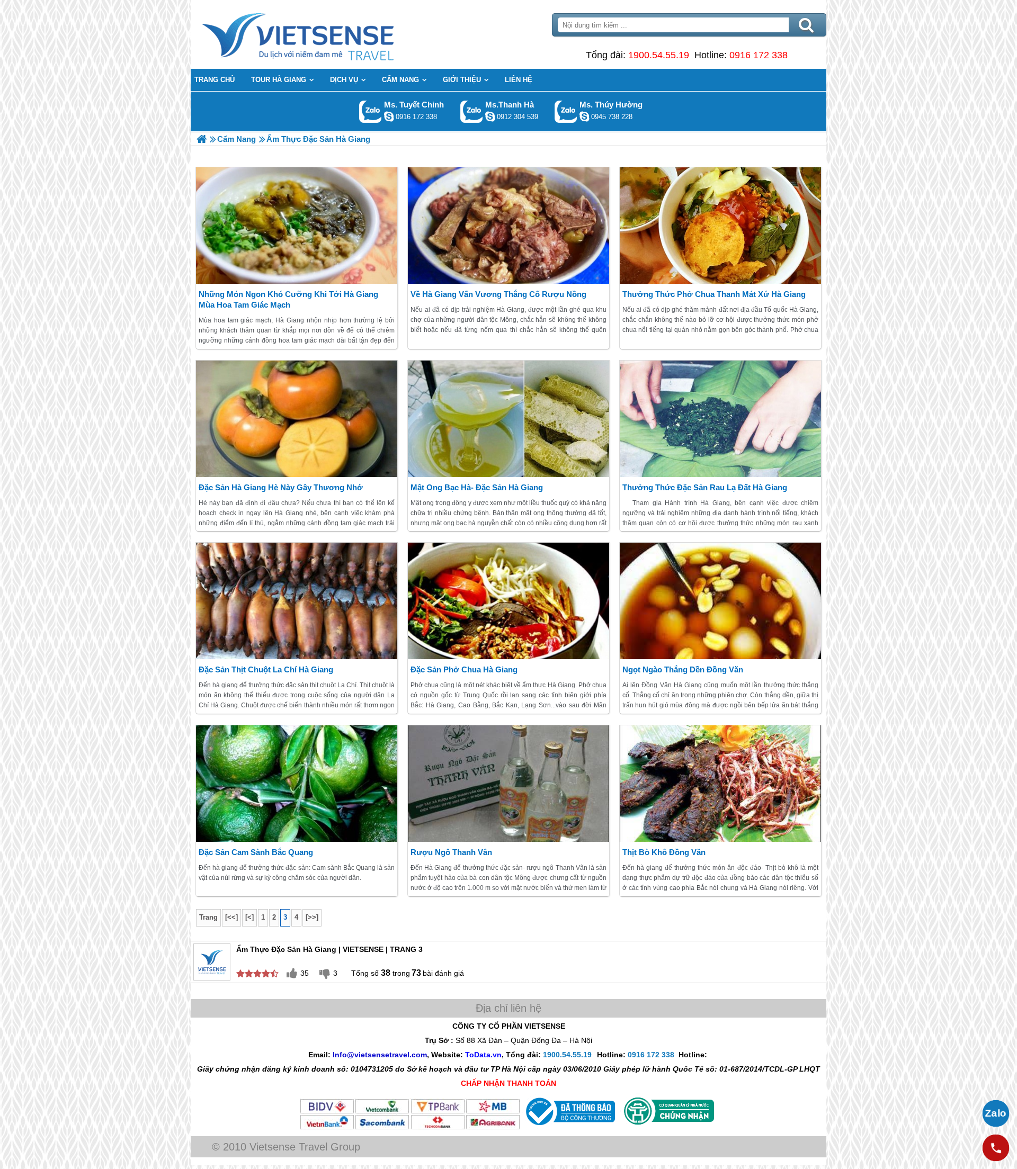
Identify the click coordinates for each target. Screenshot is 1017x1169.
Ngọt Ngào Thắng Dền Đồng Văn (682, 669)
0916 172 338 (758, 55)
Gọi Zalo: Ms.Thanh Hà (472, 111)
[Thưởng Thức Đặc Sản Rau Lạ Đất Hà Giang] (720, 419)
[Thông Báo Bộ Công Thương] (569, 1127)
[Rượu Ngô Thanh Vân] (508, 783)
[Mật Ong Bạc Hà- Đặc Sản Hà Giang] (508, 419)
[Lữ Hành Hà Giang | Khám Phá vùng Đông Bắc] (202, 139)
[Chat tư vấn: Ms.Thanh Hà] (490, 116)
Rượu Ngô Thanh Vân (451, 852)
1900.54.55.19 (658, 55)
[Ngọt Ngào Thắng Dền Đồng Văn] (720, 601)
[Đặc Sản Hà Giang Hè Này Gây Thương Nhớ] (296, 419)
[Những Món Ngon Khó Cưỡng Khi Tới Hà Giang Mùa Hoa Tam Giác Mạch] (296, 225)
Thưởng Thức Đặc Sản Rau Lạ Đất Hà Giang (704, 487)
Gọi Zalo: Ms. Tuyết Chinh (370, 111)
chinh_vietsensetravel (388, 116)
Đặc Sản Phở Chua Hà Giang (464, 669)
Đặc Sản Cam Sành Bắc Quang (256, 852)
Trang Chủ (324, 34)
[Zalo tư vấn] (996, 1113)
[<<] (231, 917)
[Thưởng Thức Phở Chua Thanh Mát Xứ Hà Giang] (720, 225)
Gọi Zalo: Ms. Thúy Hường (566, 111)
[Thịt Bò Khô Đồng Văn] (720, 783)
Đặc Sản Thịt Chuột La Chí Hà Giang (266, 669)
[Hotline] (996, 1148)
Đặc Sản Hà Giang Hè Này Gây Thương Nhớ (281, 487)
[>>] (312, 917)
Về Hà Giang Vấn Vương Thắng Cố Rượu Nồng (498, 294)
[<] (249, 917)
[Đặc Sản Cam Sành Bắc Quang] (296, 783)
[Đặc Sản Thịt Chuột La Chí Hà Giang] (296, 601)
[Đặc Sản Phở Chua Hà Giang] (508, 601)
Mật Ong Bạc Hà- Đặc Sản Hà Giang (477, 487)
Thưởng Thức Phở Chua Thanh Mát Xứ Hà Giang (714, 294)
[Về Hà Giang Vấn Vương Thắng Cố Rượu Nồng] (508, 225)
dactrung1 (584, 116)
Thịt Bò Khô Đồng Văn (664, 852)
